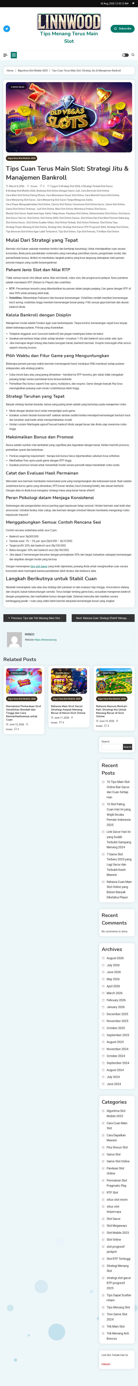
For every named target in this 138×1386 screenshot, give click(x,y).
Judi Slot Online (45, 209)
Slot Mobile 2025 (118, 1232)
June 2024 (114, 1084)
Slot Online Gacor (15, 222)
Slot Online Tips (108, 222)
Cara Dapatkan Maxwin (116, 1137)
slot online (33, 218)
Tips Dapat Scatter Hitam (119, 1297)
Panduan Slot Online (77, 213)
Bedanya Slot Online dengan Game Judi (58, 190)
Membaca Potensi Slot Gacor (90, 209)
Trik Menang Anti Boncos (118, 1336)
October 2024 (116, 1056)
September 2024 (118, 1063)
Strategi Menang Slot (118, 1268)
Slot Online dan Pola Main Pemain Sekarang (105, 218)
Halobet (106, 1364)
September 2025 (118, 1035)
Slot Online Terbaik (65, 222)
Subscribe (125, 28)
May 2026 (113, 979)
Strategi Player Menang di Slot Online (26, 227)
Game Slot (113, 1154)
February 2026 (116, 1000)
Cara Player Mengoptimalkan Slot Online (28, 204)
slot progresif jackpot (116, 1249)
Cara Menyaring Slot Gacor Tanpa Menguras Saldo (65, 199)
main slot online (64, 209)
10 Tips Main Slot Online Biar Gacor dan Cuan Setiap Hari (118, 789)
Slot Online (114, 1239)
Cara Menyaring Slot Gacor (21, 199)
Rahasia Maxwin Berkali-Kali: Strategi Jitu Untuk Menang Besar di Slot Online (112, 711)
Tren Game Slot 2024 (117, 1316)
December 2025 (117, 1014)
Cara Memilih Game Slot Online (102, 195)
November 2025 (117, 1021)
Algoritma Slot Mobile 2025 (22, 158)
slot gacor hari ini (16, 218)
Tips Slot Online (67, 231)
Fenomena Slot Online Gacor (88, 204)
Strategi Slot (55, 227)
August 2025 (115, 1042)
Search (105, 741)
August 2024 (115, 1070)
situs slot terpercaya (114, 1209)
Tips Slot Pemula (86, 231)
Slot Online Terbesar (88, 222)
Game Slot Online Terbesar (20, 209)
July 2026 (113, 965)
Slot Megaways (117, 1225)
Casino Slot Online (61, 204)
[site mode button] (125, 55)
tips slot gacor (38, 566)
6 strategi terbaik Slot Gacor (97, 186)
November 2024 (117, 1049)
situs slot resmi (117, 1199)
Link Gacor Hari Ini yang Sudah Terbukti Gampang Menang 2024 (119, 839)
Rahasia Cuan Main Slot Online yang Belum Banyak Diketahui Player (119, 889)
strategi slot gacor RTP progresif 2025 (84, 227)
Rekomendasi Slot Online (103, 213)
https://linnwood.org (45, 639)
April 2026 (113, 986)
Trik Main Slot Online (107, 231)
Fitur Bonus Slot (117, 1147)
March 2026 (115, 993)
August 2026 (115, 958)
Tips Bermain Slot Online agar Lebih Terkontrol (31, 231)
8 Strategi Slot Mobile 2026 (20, 190)
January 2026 (116, 1007)
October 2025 (116, 1028)
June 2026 (114, 972)
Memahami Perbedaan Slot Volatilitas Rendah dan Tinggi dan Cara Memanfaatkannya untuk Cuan (23, 713)
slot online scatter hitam (40, 222)
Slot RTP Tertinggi (118, 1258)
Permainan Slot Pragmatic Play (117, 1183)
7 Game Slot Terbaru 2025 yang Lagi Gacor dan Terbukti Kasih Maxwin (119, 864)
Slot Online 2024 (49, 218)
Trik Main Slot (116, 1326)
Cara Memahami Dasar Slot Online (65, 195)
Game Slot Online (118, 1161)
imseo (34, 186)
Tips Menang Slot (118, 1307)
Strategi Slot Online (117, 227)
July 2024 (113, 1077)
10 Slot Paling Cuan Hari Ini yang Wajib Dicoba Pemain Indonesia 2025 (119, 814)
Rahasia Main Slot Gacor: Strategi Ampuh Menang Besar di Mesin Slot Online (68, 710)
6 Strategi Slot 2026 (69, 186)
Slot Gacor (124, 213)
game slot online (115, 204)
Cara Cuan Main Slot (117, 1125)
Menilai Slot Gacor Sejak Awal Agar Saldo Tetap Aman (35, 213)
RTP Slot (112, 1192)
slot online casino (69, 218)
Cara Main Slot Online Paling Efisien (25, 195)
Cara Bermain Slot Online (95, 190)
